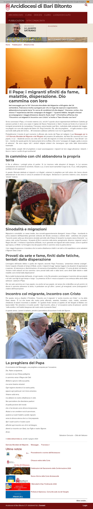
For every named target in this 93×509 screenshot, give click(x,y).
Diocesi (38, 15)
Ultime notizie (14, 449)
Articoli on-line (29, 45)
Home (8, 45)
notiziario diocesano (61, 39)
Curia (28, 15)
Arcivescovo (16, 15)
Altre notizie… (81, 500)
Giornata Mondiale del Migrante (17, 445)
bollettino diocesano (21, 39)
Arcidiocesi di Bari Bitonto (41, 6)
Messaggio (35, 445)
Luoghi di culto (62, 15)
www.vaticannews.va (14, 439)
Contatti (42, 505)
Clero (47, 15)
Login (85, 505)
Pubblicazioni (16, 20)
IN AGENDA (52, 26)
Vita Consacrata (35, 20)
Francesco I (45, 445)
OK (87, 2)
